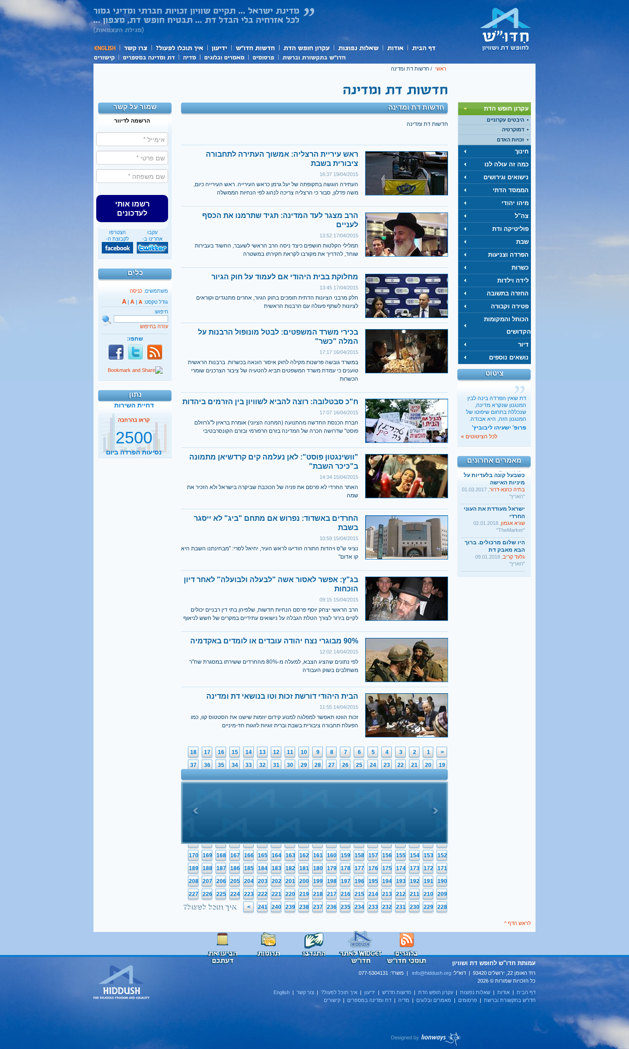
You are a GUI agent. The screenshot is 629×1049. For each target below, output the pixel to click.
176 (373, 868)
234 (359, 907)
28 (317, 765)
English (106, 48)
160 (332, 855)
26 (345, 765)
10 (304, 752)
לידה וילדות (513, 280)
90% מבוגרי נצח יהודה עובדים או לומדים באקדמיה (274, 641)
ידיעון (219, 48)
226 (207, 894)
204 (249, 881)
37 (193, 765)
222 (263, 894)
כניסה (136, 291)
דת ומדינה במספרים (148, 57)
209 (442, 894)
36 (207, 765)
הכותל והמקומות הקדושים (507, 325)
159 (345, 855)
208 (193, 881)
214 (373, 894)
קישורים (105, 57)
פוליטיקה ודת (510, 228)
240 (276, 907)
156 (387, 855)
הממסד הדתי (511, 190)
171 (442, 868)
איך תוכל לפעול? (179, 48)
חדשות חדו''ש (255, 48)
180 (318, 868)
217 (332, 894)
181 (304, 868)
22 (400, 765)
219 (304, 894)
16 (221, 752)
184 (263, 868)
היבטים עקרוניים (505, 120)
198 (332, 881)
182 (290, 868)
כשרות (520, 267)
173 (414, 868)
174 (401, 868)
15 (235, 752)
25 (359, 765)
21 (414, 765)
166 (249, 855)
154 (414, 855)
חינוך (522, 151)
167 (235, 855)
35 (221, 765)
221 (276, 894)
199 (318, 881)
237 (318, 907)
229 (428, 907)
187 (221, 868)
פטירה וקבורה (510, 306)
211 (414, 894)
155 (401, 855)
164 (276, 855)
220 (290, 894)
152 (442, 855)
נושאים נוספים (509, 357)
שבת (522, 241)
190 (442, 881)
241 (263, 907)
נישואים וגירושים (506, 177)
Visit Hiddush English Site (122, 982)
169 (207, 855)
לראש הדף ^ (517, 923)
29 (304, 765)
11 (290, 752)
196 (359, 881)
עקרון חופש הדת (306, 48)
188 (207, 868)
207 (207, 881)
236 (332, 907)
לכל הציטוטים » (479, 436)
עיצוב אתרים (426, 1039)
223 (249, 894)
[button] (132, 208)
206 (221, 881)
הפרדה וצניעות (508, 254)
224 (235, 894)
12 (276, 752)
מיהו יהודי (515, 203)
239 (290, 907)
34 (235, 765)
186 (235, 868)
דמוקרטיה (513, 129)
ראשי (440, 68)
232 (387, 907)
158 (359, 855)
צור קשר (135, 48)
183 (276, 868)
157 (373, 855)
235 (345, 907)
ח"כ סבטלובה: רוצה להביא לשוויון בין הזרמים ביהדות (270, 402)
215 (359, 894)
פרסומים (263, 57)
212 (401, 894)
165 (263, 855)
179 (332, 868)
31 (276, 765)
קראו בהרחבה (134, 448)
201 (290, 881)
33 (248, 765)
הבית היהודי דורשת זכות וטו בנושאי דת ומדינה (282, 696)
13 (262, 752)
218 (318, 894)
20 (428, 765)
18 (193, 752)
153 (428, 855)
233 (373, 907)
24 (373, 765)
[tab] (494, 108)
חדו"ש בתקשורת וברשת (313, 57)
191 (428, 881)
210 (428, 894)
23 (387, 765)
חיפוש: (161, 311)
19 (442, 765)
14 (248, 752)
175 (387, 868)
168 (221, 855)
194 (387, 881)
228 (442, 907)
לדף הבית (506, 29)
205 (235, 881)
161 (318, 855)
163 (290, 855)
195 (373, 881)
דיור (523, 344)
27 (331, 765)
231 (401, 907)
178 (345, 868)
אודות (395, 48)
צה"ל (522, 215)
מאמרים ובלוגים (224, 57)
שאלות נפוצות (358, 48)
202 (276, 881)
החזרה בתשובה (508, 293)
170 (193, 855)
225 (221, 894)
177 (359, 868)
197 (345, 881)
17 (207, 752)
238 (304, 907)
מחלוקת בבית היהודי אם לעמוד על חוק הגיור (284, 277)
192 (414, 881)
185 (249, 868)
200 (304, 881)
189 (193, 868)
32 (262, 765)
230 (414, 907)
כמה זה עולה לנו (506, 164)
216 (345, 894)
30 (290, 765)
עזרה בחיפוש (154, 326)
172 (428, 868)
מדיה (189, 57)
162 (304, 855)
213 (387, 894)
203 (263, 881)
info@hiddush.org (431, 973)
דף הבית (423, 48)
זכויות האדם (510, 139)
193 (401, 881)
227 (193, 894)
